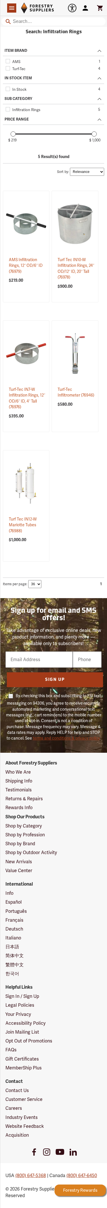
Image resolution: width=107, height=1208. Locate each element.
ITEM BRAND (16, 50)
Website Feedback (24, 1126)
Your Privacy (18, 1014)
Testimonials (18, 790)
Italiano (13, 938)
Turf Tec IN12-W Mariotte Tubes (23, 525)
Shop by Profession (25, 835)
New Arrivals (18, 862)
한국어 (12, 974)
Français (14, 920)
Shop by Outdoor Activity (31, 853)
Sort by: (63, 172)
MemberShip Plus (23, 1068)
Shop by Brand (20, 844)
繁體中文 (14, 965)
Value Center (18, 871)
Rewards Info (19, 808)
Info (9, 893)
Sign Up (55, 680)
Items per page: (15, 584)
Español (13, 902)
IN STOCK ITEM (18, 78)
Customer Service (24, 1099)
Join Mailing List (22, 1032)
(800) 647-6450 (81, 1175)
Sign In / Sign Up (22, 996)
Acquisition (17, 1135)
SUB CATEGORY (18, 98)
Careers (13, 1108)
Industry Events (21, 1117)
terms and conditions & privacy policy (66, 738)
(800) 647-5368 (30, 1175)
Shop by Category (23, 826)
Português (16, 911)
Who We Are (18, 772)
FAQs (11, 1050)
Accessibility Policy (25, 1023)
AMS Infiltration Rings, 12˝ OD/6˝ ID (26, 265)
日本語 (12, 947)
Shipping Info (18, 781)
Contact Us (17, 1090)
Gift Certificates (22, 1059)
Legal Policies (19, 1005)
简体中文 (14, 956)
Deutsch (14, 929)
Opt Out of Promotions (28, 1041)
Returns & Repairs (24, 799)
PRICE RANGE (17, 119)
